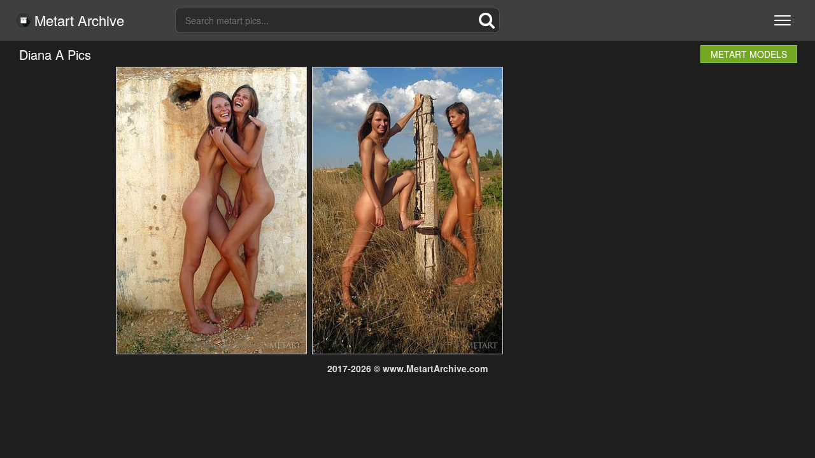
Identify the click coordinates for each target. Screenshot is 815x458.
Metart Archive (77, 20)
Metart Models (749, 54)
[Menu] (782, 20)
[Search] (487, 20)
